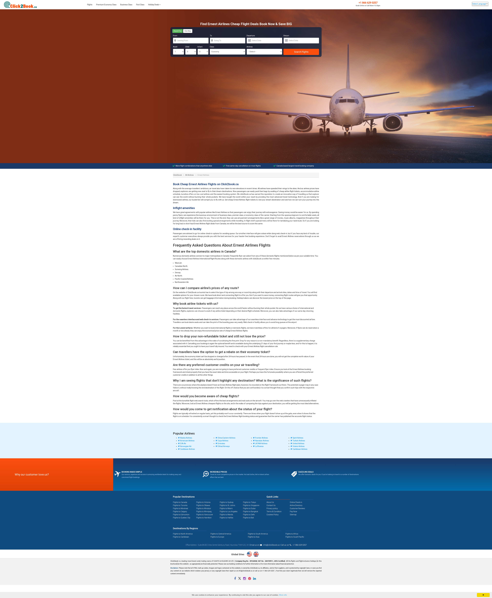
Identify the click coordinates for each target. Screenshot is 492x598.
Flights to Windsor (203, 508)
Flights (89, 5)
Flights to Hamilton (204, 518)
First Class (140, 5)
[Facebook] (235, 579)
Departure (251, 36)
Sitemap (293, 515)
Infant (200, 47)
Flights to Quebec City (181, 518)
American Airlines (187, 441)
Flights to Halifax (226, 518)
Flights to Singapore (251, 505)
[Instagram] (244, 579)
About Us (270, 502)
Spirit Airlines (298, 438)
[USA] (250, 555)
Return (286, 36)
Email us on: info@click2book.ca (264, 545)
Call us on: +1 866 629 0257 (294, 545)
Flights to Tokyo (249, 502)
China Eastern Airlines (226, 438)
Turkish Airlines (299, 441)
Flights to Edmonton (181, 515)
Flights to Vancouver (204, 515)
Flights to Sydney (226, 502)
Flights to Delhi (249, 515)
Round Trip (177, 31)
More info (283, 595)
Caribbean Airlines (187, 449)
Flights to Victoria (203, 502)
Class (212, 47)
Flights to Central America (221, 534)
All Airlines (189, 175)
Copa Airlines (223, 441)
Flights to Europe (217, 537)
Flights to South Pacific (294, 537)
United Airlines (298, 443)
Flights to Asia (253, 537)
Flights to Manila (226, 515)
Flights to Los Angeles (228, 511)
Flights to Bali (248, 518)
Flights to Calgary (180, 511)
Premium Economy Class (106, 5)
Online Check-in (296, 502)
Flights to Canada (180, 502)
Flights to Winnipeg (204, 511)
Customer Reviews (297, 508)
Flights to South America (258, 534)
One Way (187, 31)
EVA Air (183, 443)
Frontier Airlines (261, 438)
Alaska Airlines (186, 438)
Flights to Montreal (180, 508)
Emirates (221, 443)
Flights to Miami (226, 508)
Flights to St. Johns (227, 505)
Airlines (250, 47)
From (175, 36)
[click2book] (22, 4)
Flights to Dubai (249, 508)
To (211, 36)
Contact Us (270, 505)
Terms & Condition (273, 511)
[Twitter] (239, 579)
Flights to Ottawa (203, 505)
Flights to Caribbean (181, 537)
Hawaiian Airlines (262, 441)
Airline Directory (296, 505)
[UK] (256, 555)
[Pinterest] (249, 579)
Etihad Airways (224, 446)
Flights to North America (183, 534)
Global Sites (238, 554)
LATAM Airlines (261, 443)
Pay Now (293, 511)
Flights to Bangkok (250, 511)
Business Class (126, 5)
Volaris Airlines (299, 446)
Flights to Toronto (180, 505)
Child (187, 47)
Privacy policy (272, 508)
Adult (175, 47)
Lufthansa (259, 446)
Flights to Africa (291, 534)
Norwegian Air (186, 446)
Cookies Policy (272, 515)
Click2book (176, 174)
